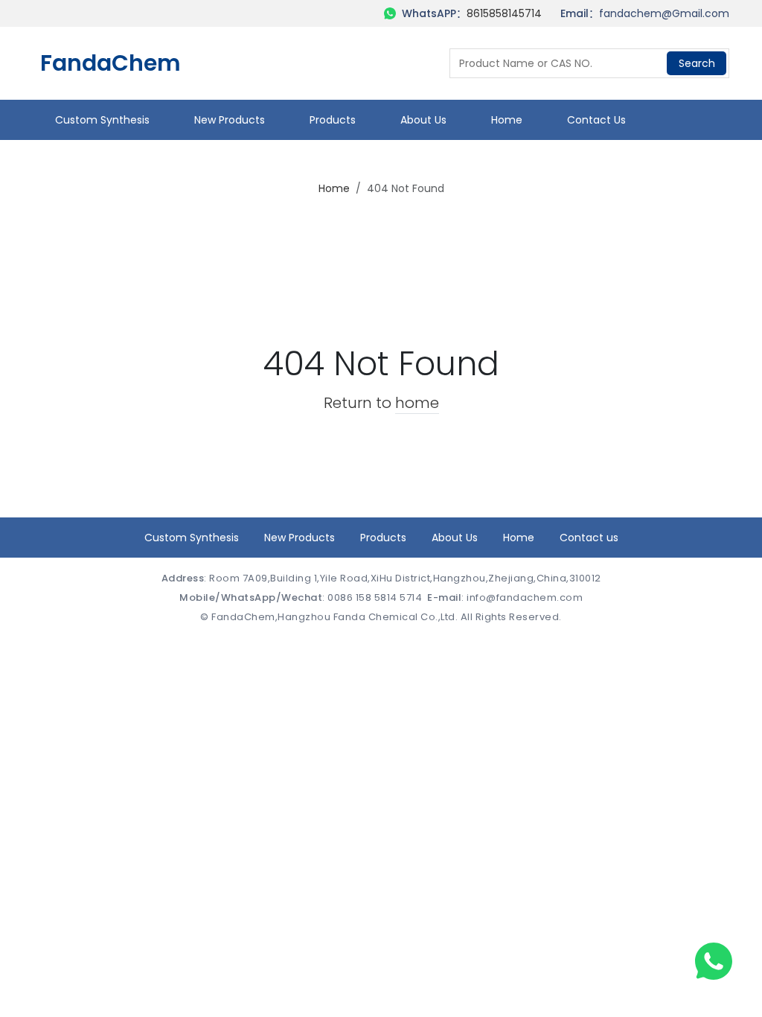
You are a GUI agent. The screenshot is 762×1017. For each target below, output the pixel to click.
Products (333, 119)
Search (697, 63)
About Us (423, 119)
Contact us (596, 119)
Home (506, 119)
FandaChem (110, 63)
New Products (229, 119)
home (417, 402)
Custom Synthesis (102, 119)
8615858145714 (504, 13)
